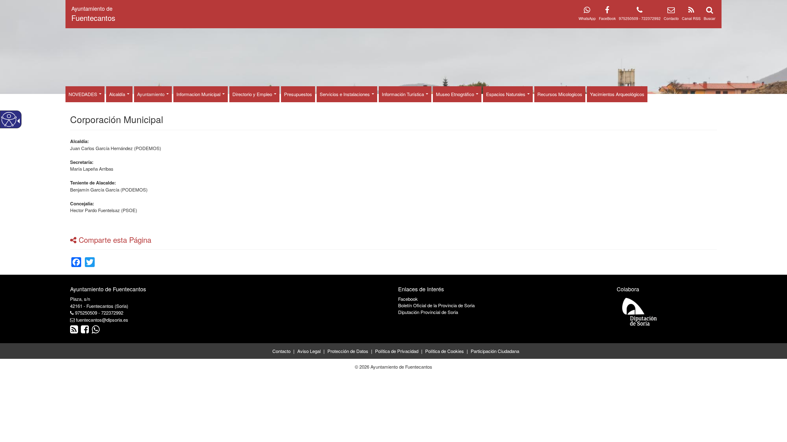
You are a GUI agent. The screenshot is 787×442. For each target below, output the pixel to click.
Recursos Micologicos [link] (559, 94)
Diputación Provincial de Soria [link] (428, 312)
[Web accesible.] (9, 119)
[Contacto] (671, 11)
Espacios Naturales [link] (506, 94)
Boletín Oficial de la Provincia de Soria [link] (436, 305)
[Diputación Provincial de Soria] (640, 311)
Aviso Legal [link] (309, 351)
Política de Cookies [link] (444, 351)
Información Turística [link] (403, 94)
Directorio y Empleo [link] (252, 94)
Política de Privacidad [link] (396, 351)
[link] (76, 258)
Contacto (671, 18)
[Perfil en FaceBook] (607, 11)
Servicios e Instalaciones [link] (345, 94)
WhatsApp (587, 18)
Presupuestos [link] (298, 94)
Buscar (709, 18)
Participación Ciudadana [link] (495, 351)
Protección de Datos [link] (347, 351)
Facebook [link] (408, 299)
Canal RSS (691, 18)
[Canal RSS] (691, 11)
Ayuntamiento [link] (151, 94)
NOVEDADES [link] (83, 94)
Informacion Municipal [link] (199, 94)
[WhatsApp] (587, 11)
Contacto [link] (281, 351)
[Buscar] (709, 11)
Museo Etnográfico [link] (455, 94)
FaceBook (607, 18)
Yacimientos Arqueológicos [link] (617, 94)
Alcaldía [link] (117, 94)
